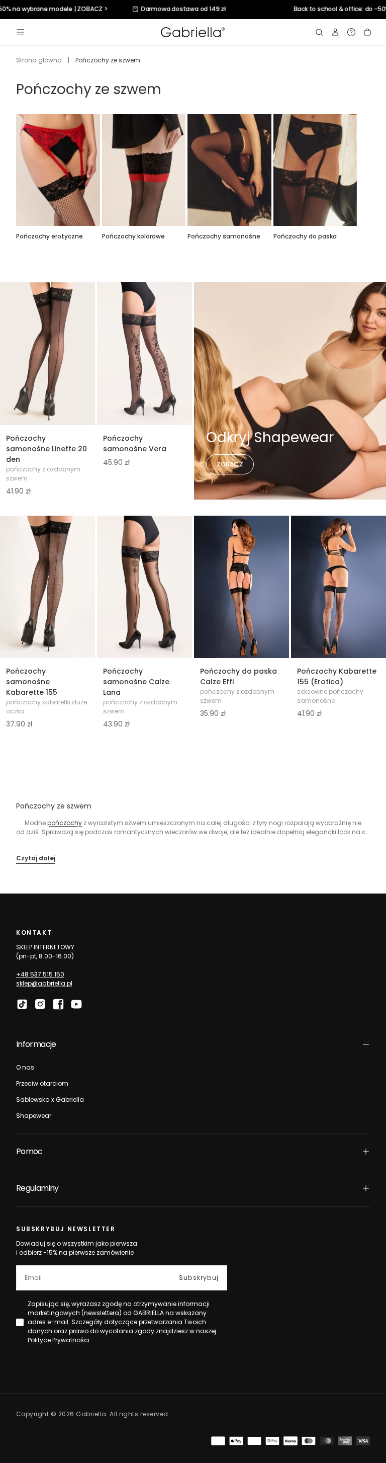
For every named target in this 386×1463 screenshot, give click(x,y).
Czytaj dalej (35, 858)
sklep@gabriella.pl (44, 983)
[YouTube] (76, 1004)
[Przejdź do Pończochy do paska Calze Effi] (241, 587)
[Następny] (370, 170)
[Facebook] (58, 1004)
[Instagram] (40, 1004)
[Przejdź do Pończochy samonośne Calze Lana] (144, 587)
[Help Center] (351, 32)
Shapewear (33, 1115)
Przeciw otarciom (42, 1083)
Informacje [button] (36, 1044)
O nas (25, 1067)
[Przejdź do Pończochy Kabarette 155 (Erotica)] (338, 587)
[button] (20, 32)
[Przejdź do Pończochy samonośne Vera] (144, 353)
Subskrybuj (199, 1277)
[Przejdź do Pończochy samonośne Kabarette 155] (47, 587)
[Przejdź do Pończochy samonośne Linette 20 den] (47, 353)
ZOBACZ (230, 464)
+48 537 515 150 (40, 974)
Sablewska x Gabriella (50, 1099)
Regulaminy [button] (37, 1188)
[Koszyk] (367, 32)
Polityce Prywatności (58, 1340)
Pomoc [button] (29, 1151)
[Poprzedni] (16, 170)
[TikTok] (22, 1004)
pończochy (64, 823)
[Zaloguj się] (335, 32)
